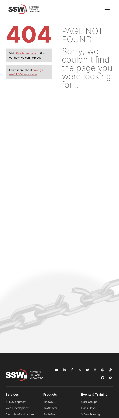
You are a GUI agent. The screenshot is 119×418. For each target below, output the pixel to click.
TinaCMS (49, 401)
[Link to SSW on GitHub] (102, 378)
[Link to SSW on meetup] (110, 378)
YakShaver (50, 408)
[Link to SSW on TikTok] (110, 370)
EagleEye (49, 414)
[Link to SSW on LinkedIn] (64, 370)
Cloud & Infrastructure (20, 414)
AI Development (16, 401)
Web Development (17, 408)
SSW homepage (25, 53)
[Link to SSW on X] (80, 370)
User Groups (89, 401)
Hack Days (88, 408)
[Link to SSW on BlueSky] (87, 370)
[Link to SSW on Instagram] (95, 370)
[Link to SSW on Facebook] (72, 370)
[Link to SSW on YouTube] (56, 370)
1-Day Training (90, 414)
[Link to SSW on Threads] (102, 370)
